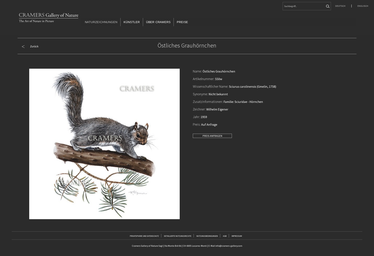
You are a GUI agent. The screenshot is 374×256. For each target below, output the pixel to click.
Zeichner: (199, 109)
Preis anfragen (212, 135)
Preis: (197, 124)
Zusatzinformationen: (208, 101)
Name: (197, 71)
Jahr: (196, 117)
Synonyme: (200, 94)
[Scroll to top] (367, 249)
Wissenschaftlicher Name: (210, 86)
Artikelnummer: (203, 79)
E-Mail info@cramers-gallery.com (225, 245)
